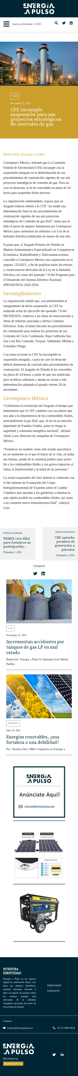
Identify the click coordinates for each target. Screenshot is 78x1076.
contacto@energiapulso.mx (19, 1028)
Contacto (53, 991)
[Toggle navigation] (6, 24)
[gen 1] (39, 915)
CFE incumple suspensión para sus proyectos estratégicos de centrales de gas (35, 117)
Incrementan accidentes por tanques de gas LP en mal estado (35, 647)
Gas (14, 96)
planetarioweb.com (13, 1063)
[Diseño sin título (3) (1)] (39, 794)
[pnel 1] (39, 858)
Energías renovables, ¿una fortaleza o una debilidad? (32, 739)
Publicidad (54, 985)
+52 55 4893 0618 (65, 1028)
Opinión (13, 723)
